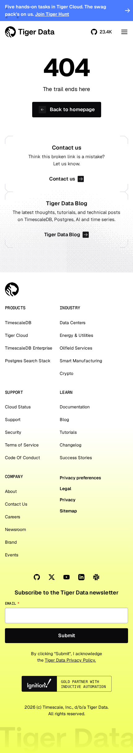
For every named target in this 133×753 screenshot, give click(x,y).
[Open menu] (124, 32)
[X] (52, 577)
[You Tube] (66, 577)
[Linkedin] (81, 577)
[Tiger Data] (12, 289)
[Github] (37, 577)
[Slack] (96, 577)
